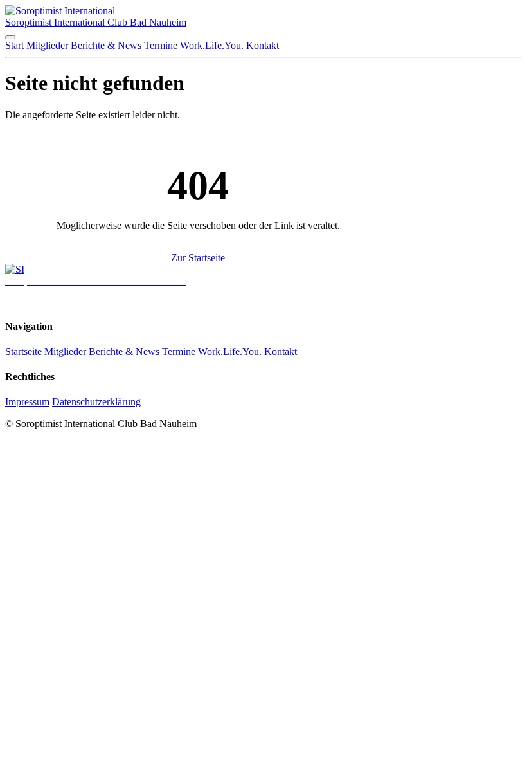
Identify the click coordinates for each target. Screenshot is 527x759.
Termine (160, 45)
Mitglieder (47, 45)
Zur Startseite (198, 257)
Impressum (27, 401)
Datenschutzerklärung (96, 401)
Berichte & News (106, 45)
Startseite (23, 351)
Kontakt (262, 45)
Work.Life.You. (212, 45)
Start (14, 45)
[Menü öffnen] (10, 37)
